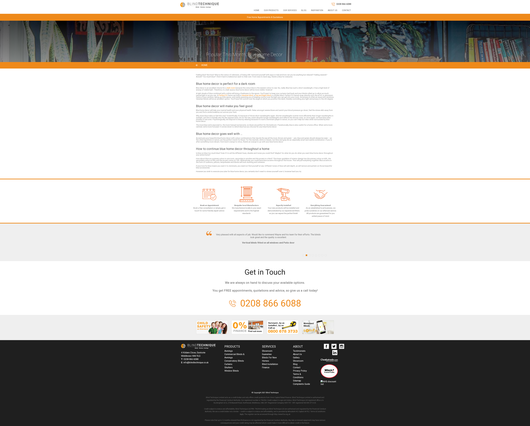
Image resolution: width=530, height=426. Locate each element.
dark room (231, 88)
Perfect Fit (223, 95)
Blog (303, 10)
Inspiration (317, 10)
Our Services (290, 10)
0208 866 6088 (270, 303)
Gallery (296, 357)
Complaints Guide (301, 384)
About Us (332, 10)
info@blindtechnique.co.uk (196, 362)
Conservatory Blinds (234, 361)
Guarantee (267, 354)
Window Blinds (231, 370)
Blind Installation (270, 364)
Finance (265, 367)
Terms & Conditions (298, 376)
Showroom (267, 351)
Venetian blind (247, 95)
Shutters (228, 367)
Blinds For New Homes (269, 359)
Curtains (228, 364)
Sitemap (297, 380)
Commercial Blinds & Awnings (234, 356)
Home (256, 10)
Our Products (271, 10)
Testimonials (299, 351)
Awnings (228, 351)
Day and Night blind (263, 95)
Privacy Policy (300, 370)
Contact (346, 10)
